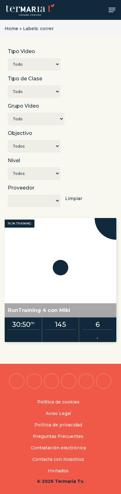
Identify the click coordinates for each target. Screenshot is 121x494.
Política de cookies (58, 402)
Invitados (58, 471)
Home (11, 28)
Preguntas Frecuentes (58, 436)
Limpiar (73, 198)
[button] (112, 10)
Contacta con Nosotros (58, 459)
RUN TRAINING (19, 223)
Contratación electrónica (58, 448)
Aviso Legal (58, 413)
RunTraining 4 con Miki (39, 310)
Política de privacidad (58, 425)
